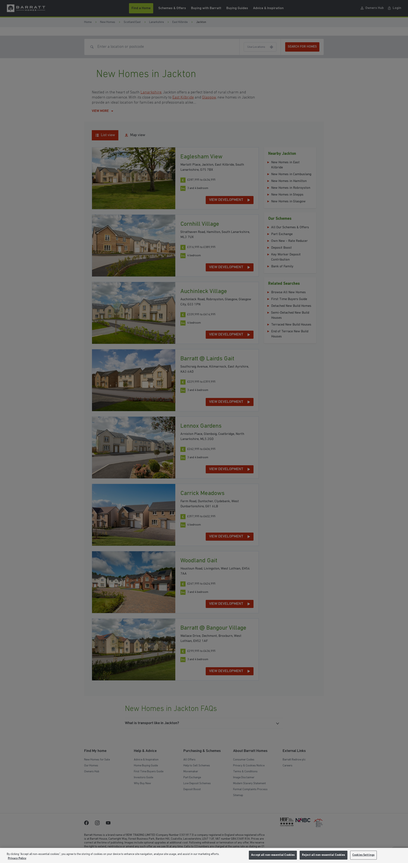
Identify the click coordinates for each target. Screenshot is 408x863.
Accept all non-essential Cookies (273, 855)
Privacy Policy (17, 858)
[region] (204, 855)
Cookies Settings (363, 855)
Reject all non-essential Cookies (323, 855)
